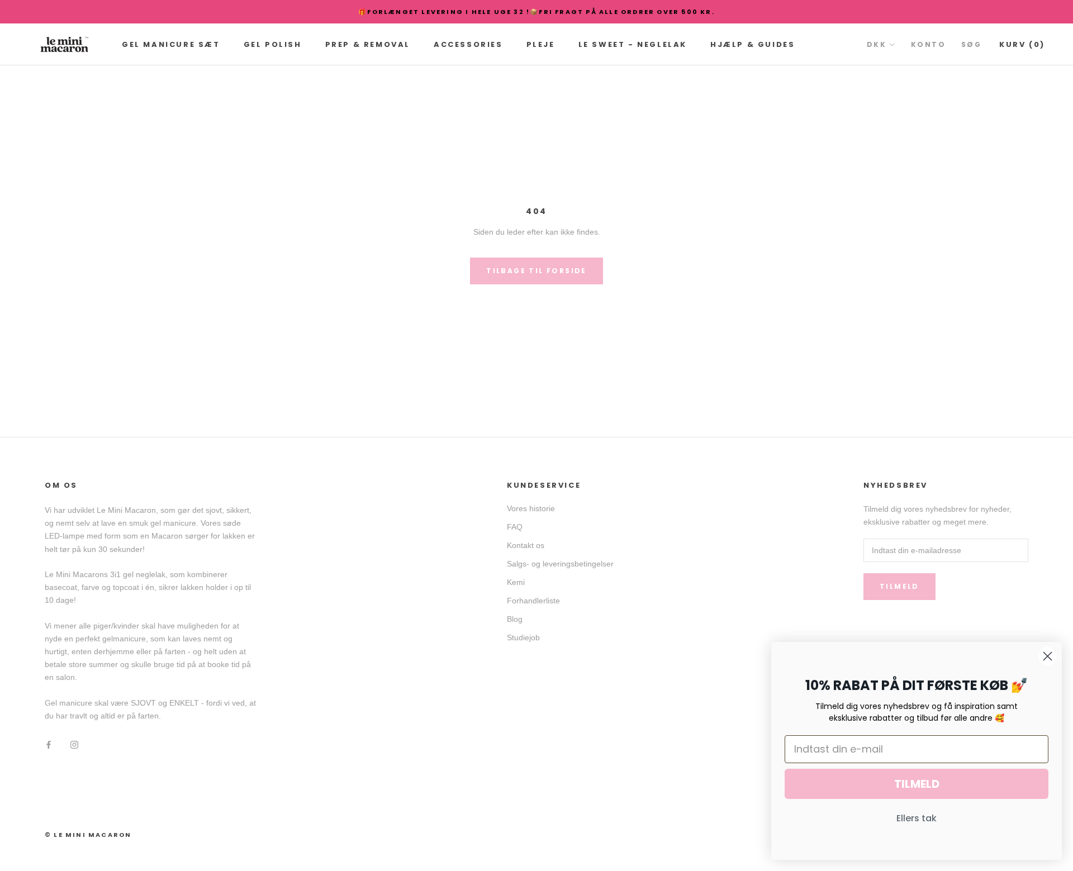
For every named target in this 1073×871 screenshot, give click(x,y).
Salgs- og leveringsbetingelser (560, 563)
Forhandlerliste (533, 600)
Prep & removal (367, 44)
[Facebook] (49, 744)
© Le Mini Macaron (88, 834)
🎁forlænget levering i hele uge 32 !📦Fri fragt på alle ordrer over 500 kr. (536, 11)
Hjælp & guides (752, 44)
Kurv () (1022, 44)
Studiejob (523, 637)
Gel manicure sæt (171, 44)
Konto (928, 44)
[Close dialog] (1047, 656)
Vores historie (531, 508)
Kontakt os (525, 545)
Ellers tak (916, 818)
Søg (971, 44)
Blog (515, 619)
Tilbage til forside (536, 270)
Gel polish (273, 44)
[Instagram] (74, 744)
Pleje (540, 44)
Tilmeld (899, 586)
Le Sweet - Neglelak (632, 44)
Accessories (468, 44)
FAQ (515, 526)
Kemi (516, 582)
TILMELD (916, 784)
